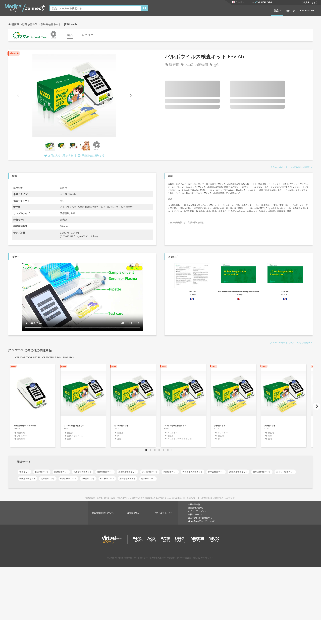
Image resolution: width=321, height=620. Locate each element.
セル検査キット (107, 478)
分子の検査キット (150, 471)
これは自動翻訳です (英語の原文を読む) (186, 222)
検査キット (24, 471)
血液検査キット (42, 471)
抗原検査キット (48, 478)
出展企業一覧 (194, 504)
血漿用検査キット (105, 471)
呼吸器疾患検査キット (193, 471)
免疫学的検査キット (83, 471)
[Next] (130, 95)
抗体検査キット (148, 478)
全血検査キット (170, 471)
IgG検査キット (88, 478)
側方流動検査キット (262, 471)
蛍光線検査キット (27, 478)
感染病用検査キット (127, 471)
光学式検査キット (216, 471)
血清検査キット (61, 471)
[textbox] (95, 8)
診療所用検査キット (238, 471)
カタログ (290, 10)
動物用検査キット (68, 478)
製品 (276, 10)
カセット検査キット (285, 471)
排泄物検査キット (128, 478)
